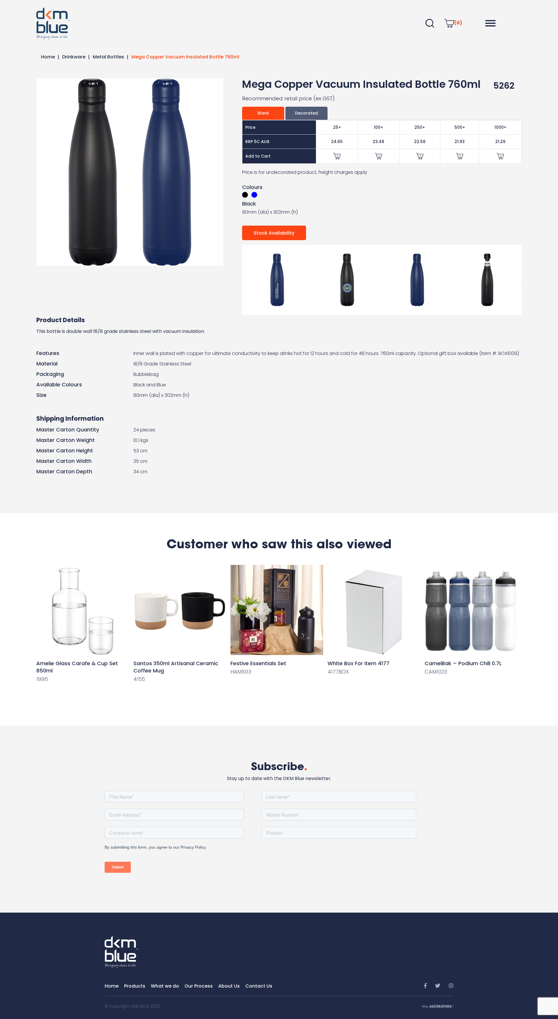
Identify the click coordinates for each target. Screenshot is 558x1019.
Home (48, 56)
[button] (490, 23)
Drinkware (73, 56)
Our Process (199, 986)
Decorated (306, 113)
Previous (238, 280)
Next (526, 280)
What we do (165, 986)
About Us (229, 986)
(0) (458, 22)
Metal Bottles (108, 56)
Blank (263, 113)
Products (134, 986)
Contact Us (258, 986)
